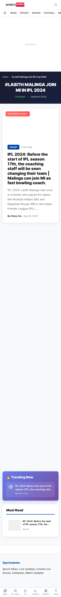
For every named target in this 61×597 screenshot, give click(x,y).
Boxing (36, 13)
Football (49, 13)
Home (5, 77)
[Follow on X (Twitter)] (6, 580)
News (13, 13)
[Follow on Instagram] (14, 580)
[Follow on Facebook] (22, 580)
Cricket (24, 13)
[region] (30, 44)
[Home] (5, 13)
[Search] (55, 4)
